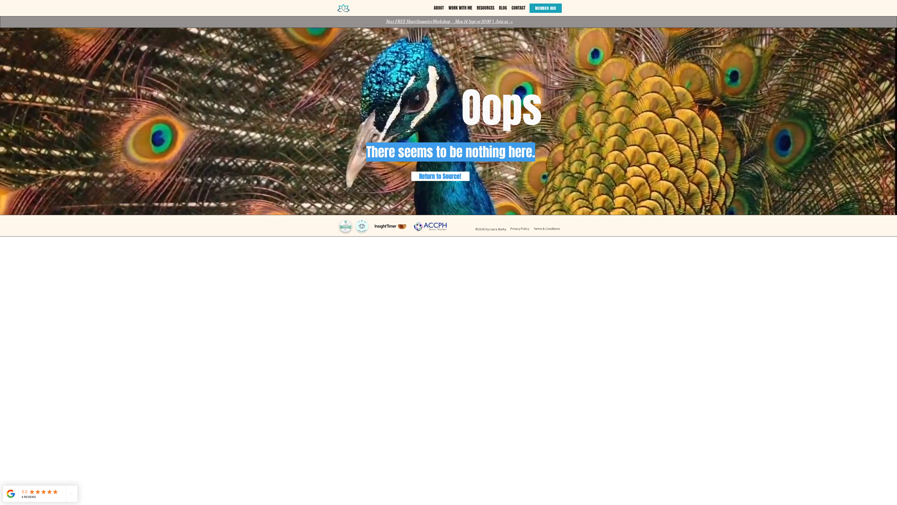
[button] (438, 8)
